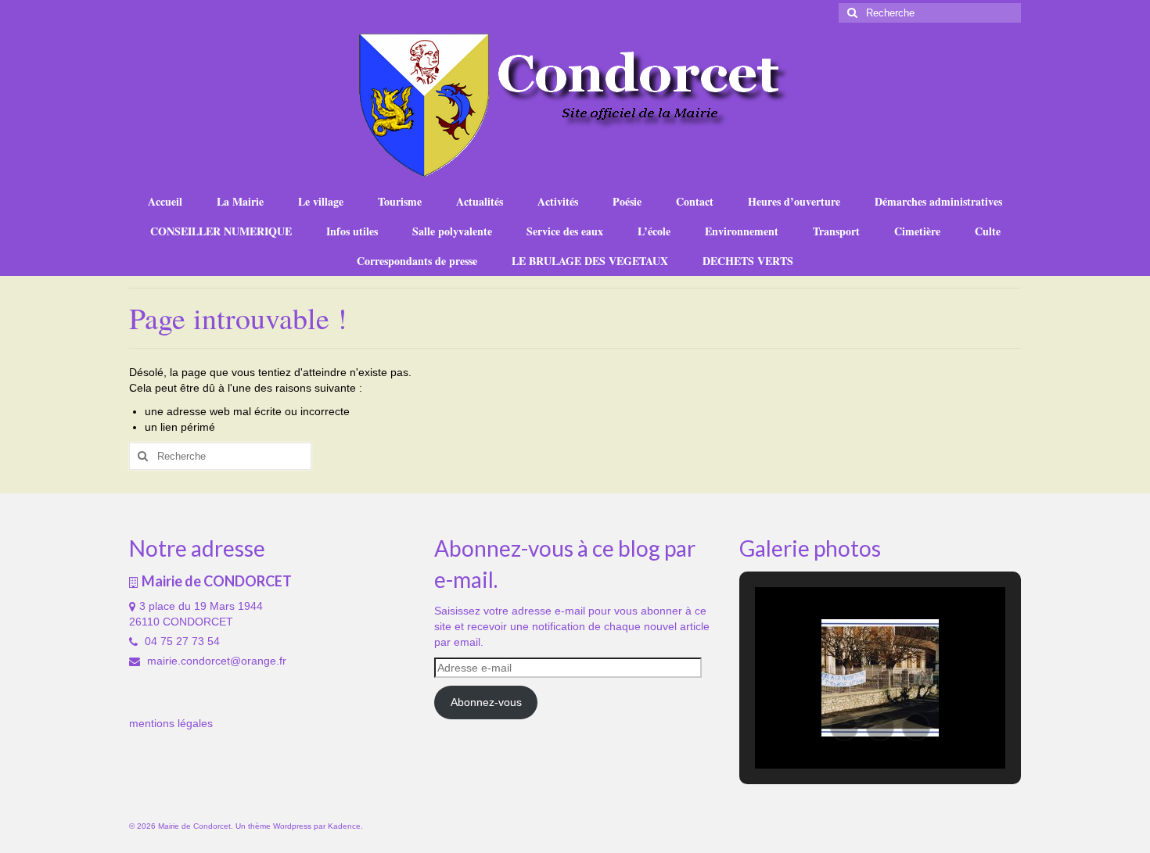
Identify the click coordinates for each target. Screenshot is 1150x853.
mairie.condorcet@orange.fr (215, 660)
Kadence (344, 826)
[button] (844, 727)
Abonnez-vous (486, 702)
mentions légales (171, 723)
